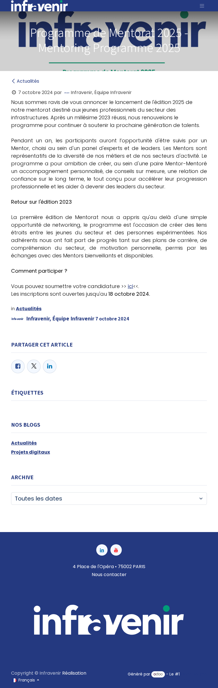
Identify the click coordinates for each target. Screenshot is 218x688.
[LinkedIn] (49, 366)
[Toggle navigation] (202, 6)
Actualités (28, 81)
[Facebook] (18, 366)
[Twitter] (34, 366)
